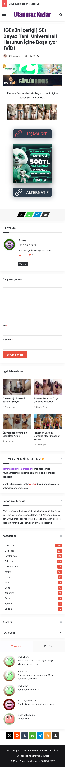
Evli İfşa (9, 561)
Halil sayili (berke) (27, 700)
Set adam (22, 671)
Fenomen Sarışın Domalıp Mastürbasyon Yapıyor (47, 435)
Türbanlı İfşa (11, 566)
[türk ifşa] (32, 14)
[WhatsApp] (28, 214)
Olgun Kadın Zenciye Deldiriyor (24, 3)
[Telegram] (36, 214)
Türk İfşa (9, 545)
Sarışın (8, 608)
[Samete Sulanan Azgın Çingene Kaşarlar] (48, 387)
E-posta (8, 339)
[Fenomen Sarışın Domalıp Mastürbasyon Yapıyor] (48, 421)
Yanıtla (22, 264)
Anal (7, 582)
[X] (20, 214)
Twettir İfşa (11, 556)
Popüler (49, 646)
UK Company (14, 56)
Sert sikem (23, 657)
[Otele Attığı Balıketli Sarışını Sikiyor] (17, 387)
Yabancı (9, 603)
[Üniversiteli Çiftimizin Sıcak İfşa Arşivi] (17, 421)
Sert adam (23, 686)
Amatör (8, 572)
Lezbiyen (9, 577)
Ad (5, 325)
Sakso (8, 598)
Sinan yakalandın (26, 715)
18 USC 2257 (48, 761)
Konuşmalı (10, 593)
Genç (7, 587)
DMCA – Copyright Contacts (25, 761)
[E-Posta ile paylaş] (44, 214)
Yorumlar (16, 646)
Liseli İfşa (10, 550)
